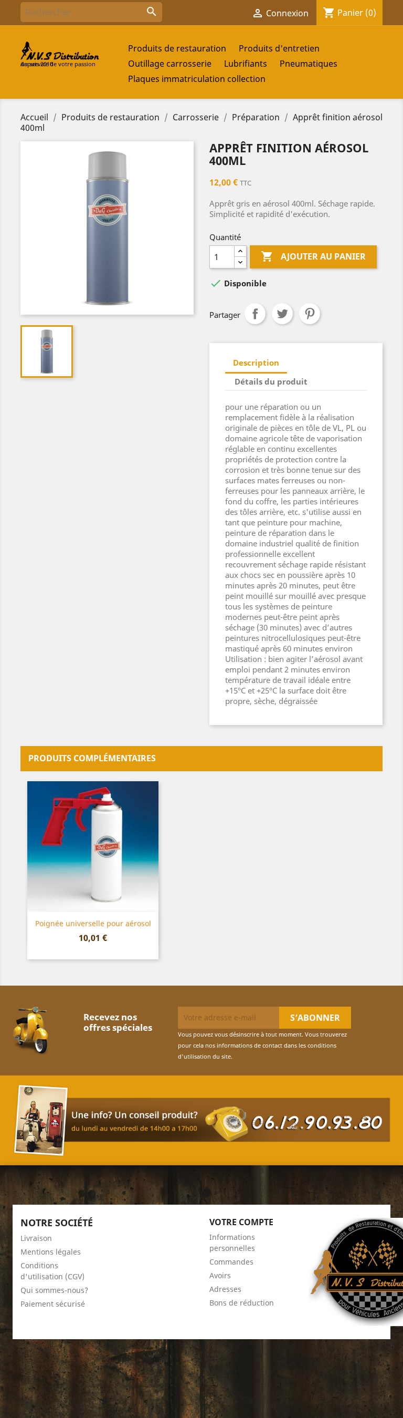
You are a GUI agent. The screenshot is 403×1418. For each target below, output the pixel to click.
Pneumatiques (308, 63)
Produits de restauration (177, 48)
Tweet (282, 313)
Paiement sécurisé (52, 1304)
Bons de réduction (241, 1303)
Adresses (225, 1289)
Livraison (36, 1238)
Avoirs (220, 1275)
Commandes (231, 1262)
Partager (255, 313)
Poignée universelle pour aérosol (93, 923)
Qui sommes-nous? (54, 1290)
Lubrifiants (245, 63)
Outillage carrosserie (169, 63)
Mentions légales (50, 1252)
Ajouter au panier (313, 256)
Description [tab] (256, 362)
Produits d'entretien (279, 48)
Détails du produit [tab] (271, 381)
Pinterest (309, 313)
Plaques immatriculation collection (197, 79)
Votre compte (241, 1222)
